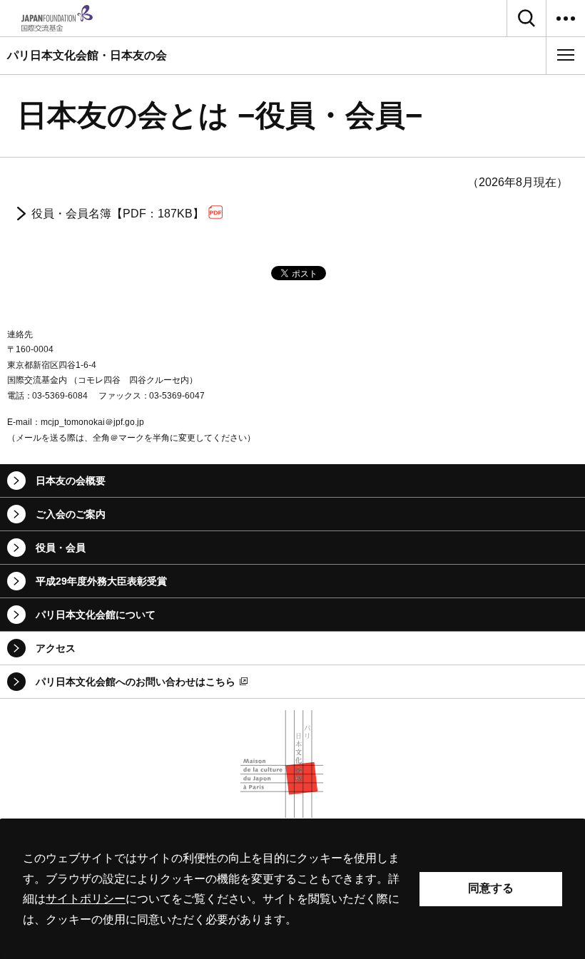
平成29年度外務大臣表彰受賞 (101, 581)
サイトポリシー (86, 899)
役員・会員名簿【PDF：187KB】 (117, 214)
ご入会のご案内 (71, 514)
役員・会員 (61, 547)
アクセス (56, 648)
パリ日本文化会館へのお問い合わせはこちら (135, 681)
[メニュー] (566, 55)
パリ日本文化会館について (96, 614)
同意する (491, 888)
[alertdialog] (292, 889)
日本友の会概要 (71, 480)
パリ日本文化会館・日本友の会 (87, 55)
